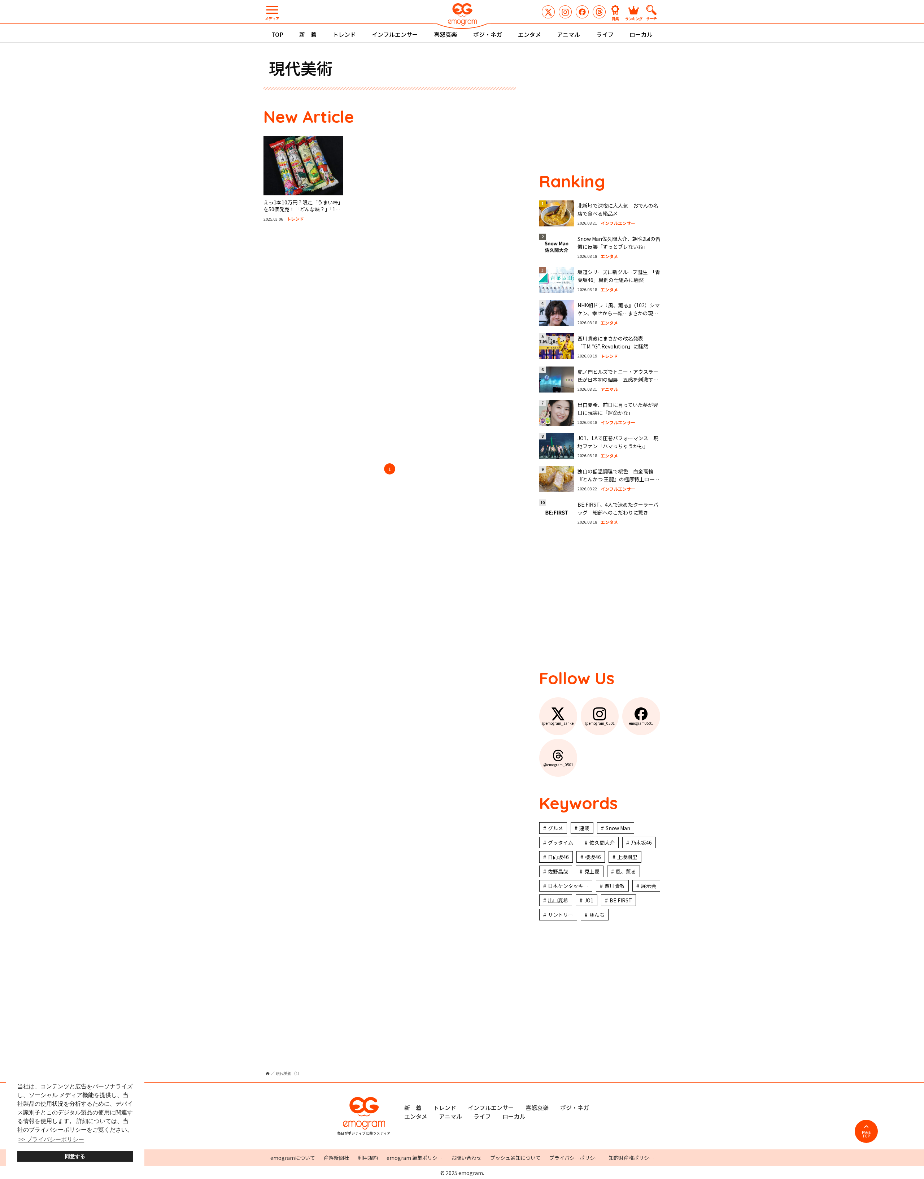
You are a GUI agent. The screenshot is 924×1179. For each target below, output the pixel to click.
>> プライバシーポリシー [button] (51, 1139)
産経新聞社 (336, 1157)
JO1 (588, 900)
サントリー (560, 914)
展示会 (648, 885)
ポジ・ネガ (487, 34)
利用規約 (368, 1157)
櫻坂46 (593, 857)
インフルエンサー (395, 34)
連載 (584, 828)
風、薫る (626, 871)
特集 (615, 18)
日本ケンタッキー (568, 885)
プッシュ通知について (515, 1157)
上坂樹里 (627, 857)
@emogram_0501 (565, 11)
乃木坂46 (641, 842)
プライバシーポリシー (574, 1157)
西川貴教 (615, 885)
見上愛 (592, 871)
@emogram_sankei (548, 11)
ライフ (605, 34)
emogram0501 (582, 11)
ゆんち (597, 914)
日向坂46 (558, 857)
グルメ (555, 828)
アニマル (568, 34)
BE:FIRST (621, 900)
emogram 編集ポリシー (415, 1157)
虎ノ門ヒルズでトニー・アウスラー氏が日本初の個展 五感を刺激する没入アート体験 (618, 379)
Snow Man (618, 828)
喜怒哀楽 (445, 34)
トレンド (344, 34)
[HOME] (268, 1073)
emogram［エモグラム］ (462, 15)
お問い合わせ (466, 1157)
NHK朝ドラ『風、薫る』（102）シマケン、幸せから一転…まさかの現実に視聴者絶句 (619, 313)
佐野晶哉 (558, 871)
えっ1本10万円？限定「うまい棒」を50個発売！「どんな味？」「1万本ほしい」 (301, 209)
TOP (277, 34)
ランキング (633, 18)
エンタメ (529, 34)
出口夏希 (558, 900)
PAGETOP (866, 1134)
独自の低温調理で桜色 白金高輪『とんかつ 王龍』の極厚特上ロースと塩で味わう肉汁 (618, 479)
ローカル (641, 34)
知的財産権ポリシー (631, 1157)
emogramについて (292, 1157)
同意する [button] (75, 1156)
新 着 (308, 34)
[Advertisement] (332, 343)
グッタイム (560, 842)
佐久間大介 (602, 842)
